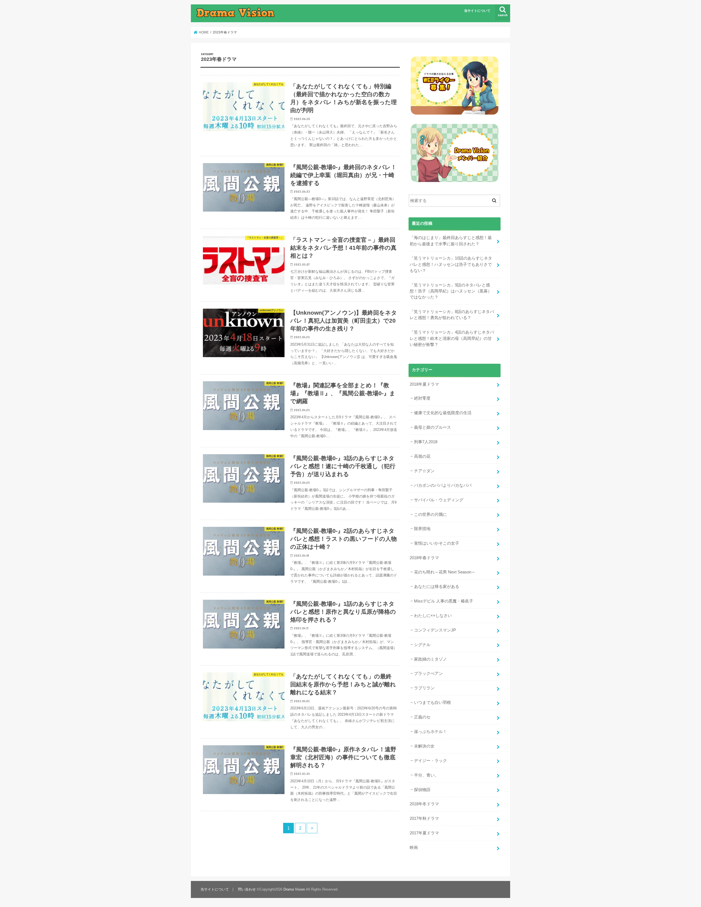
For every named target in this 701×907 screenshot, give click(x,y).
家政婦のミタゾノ (430, 659)
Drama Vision (294, 889)
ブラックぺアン (428, 673)
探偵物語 (422, 789)
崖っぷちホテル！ (430, 731)
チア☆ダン (424, 471)
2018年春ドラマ (424, 558)
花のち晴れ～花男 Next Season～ (444, 572)
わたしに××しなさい (433, 615)
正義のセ (422, 717)
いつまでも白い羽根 (432, 702)
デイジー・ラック (430, 760)
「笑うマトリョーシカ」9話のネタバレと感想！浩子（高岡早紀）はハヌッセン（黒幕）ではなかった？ (451, 291)
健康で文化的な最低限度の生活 (443, 413)
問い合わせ (247, 889)
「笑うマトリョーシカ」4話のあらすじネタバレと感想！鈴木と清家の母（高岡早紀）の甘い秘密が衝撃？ (452, 338)
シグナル (422, 644)
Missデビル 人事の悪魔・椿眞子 (443, 601)
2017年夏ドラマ (424, 833)
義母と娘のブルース (432, 427)
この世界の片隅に (430, 514)
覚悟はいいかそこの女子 (436, 543)
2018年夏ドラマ (424, 384)
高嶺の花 (422, 456)
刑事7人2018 (425, 442)
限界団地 (422, 529)
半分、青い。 (426, 775)
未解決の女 (424, 746)
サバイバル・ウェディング (438, 500)
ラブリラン (424, 688)
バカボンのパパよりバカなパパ (443, 485)
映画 (414, 847)
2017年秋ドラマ (424, 818)
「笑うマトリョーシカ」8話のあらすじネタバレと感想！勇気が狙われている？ (452, 314)
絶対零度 (422, 398)
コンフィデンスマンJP (435, 630)
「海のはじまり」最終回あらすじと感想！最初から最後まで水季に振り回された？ (451, 240)
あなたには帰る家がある (436, 586)
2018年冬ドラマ (424, 804)
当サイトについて (477, 11)
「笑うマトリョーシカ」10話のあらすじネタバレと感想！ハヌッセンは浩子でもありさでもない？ (451, 264)
